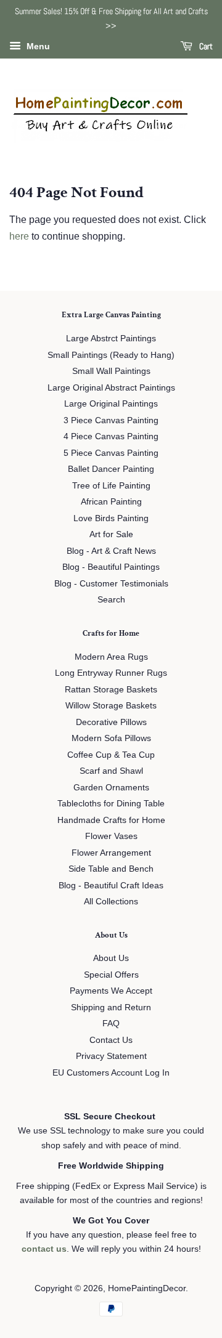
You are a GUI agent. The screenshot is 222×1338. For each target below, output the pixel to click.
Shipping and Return (111, 1007)
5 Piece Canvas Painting (111, 453)
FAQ (111, 1023)
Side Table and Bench (111, 869)
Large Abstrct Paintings (111, 338)
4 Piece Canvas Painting (111, 436)
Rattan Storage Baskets (111, 689)
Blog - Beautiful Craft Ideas (111, 885)
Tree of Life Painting (111, 485)
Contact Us (111, 1040)
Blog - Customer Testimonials (111, 583)
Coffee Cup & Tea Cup (111, 755)
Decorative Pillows (111, 722)
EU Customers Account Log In (111, 1072)
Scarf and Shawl (111, 771)
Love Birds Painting (111, 518)
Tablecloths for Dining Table (111, 803)
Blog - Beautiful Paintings (111, 567)
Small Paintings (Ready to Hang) (111, 355)
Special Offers (111, 974)
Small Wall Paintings (111, 371)
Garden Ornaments (111, 787)
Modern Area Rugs (111, 657)
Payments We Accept (111, 990)
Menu (37, 46)
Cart (205, 46)
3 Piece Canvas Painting (111, 420)
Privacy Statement (111, 1056)
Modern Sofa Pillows (111, 738)
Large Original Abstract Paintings (111, 387)
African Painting (111, 501)
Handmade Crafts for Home (111, 820)
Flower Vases (111, 836)
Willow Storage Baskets (111, 705)
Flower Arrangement (111, 853)
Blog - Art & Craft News (111, 551)
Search (111, 599)
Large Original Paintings (111, 403)
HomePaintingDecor (147, 1288)
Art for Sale (111, 534)
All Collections (111, 901)
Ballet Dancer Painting (111, 469)
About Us (111, 958)
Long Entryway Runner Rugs (111, 673)
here (19, 236)
